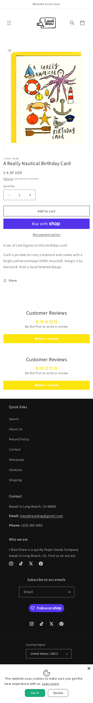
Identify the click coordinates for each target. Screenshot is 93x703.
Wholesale (16, 460)
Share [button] (13, 280)
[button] (9, 23)
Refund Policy (19, 439)
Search (14, 419)
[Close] (89, 668)
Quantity (9, 186)
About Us (16, 429)
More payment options (46, 234)
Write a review (46, 338)
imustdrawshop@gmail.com (41, 516)
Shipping (8, 178)
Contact (15, 449)
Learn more (50, 684)
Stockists (15, 470)
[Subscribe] (69, 592)
